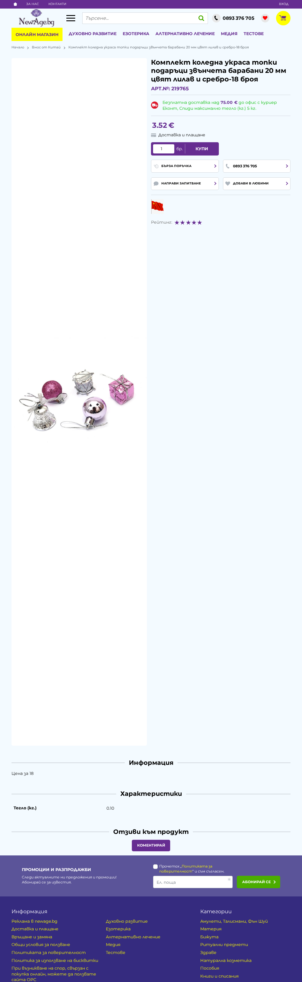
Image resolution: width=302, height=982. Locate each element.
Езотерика (136, 33)
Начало (18, 47)
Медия (229, 33)
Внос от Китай (46, 47)
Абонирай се (256, 882)
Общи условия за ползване (41, 944)
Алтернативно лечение (185, 33)
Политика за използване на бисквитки (55, 960)
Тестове (254, 33)
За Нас (32, 4)
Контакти (57, 4)
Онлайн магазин (37, 34)
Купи (202, 148)
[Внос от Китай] (157, 206)
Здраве (208, 952)
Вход (283, 4)
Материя (210, 929)
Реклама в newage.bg (35, 921)
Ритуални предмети (224, 944)
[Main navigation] (70, 18)
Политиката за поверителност (49, 952)
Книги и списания (219, 976)
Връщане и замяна (32, 937)
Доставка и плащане (35, 929)
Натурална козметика (226, 960)
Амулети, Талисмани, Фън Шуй (234, 921)
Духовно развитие (92, 33)
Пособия (209, 968)
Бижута (209, 937)
